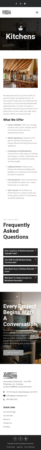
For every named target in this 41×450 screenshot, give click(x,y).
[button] (37, 12)
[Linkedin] (25, 4)
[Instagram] (20, 4)
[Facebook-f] (16, 4)
